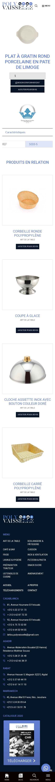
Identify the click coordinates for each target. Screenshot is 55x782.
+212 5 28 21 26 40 (16, 655)
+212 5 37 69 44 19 (16, 679)
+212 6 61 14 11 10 (16, 684)
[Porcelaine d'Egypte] (27, 123)
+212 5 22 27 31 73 (16, 609)
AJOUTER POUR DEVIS (27, 89)
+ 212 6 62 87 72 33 (17, 614)
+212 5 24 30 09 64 (16, 702)
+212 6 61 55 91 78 (16, 707)
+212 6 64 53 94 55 (16, 629)
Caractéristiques (15, 132)
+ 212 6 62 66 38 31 (17, 660)
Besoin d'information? (28, 82)
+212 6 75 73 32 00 (16, 624)
